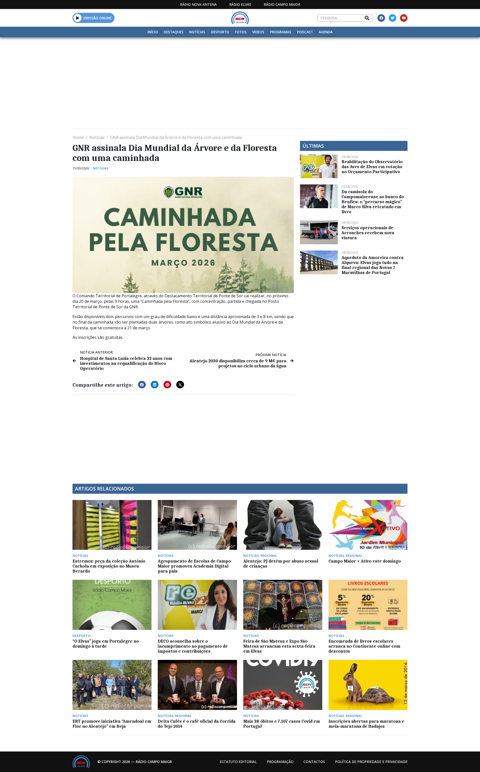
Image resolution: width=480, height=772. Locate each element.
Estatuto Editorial (238, 761)
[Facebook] (381, 18)
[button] (78, 17)
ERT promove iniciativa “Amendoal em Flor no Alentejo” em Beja (111, 724)
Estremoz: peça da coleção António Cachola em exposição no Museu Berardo (108, 566)
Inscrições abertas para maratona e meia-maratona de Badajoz (366, 724)
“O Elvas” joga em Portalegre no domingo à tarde (105, 644)
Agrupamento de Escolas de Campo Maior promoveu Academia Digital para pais (194, 566)
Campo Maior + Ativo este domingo (364, 561)
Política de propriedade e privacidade (371, 761)
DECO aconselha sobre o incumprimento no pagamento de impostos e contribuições (193, 646)
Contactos (314, 761)
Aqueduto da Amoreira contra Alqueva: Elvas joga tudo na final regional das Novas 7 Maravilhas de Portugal (373, 265)
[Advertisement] (240, 75)
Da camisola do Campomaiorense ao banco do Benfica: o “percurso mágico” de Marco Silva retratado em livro (373, 201)
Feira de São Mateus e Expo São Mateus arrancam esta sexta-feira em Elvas (279, 646)
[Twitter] (392, 18)
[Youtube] (404, 18)
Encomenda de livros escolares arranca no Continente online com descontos (364, 646)
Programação (280, 761)
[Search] (367, 18)
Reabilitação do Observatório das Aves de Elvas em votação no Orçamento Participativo (372, 166)
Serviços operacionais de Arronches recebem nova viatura (368, 232)
